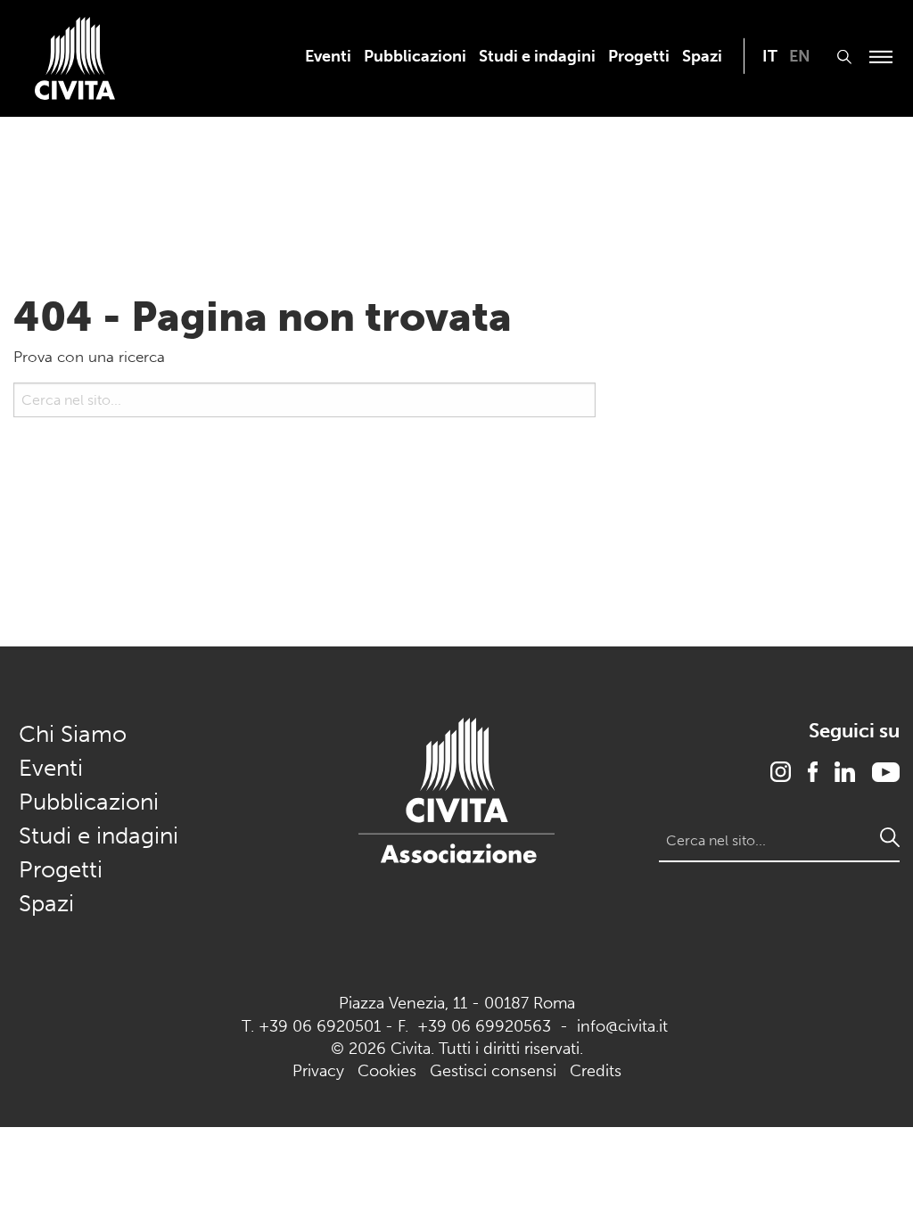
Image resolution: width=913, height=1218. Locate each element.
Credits (595, 1071)
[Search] (23, 444)
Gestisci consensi (493, 1071)
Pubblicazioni (415, 56)
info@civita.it (622, 1026)
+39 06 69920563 (484, 1026)
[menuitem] (328, 56)
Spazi (702, 56)
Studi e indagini (537, 56)
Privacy (318, 1071)
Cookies (387, 1071)
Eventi (328, 56)
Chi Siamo (73, 734)
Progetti (639, 56)
